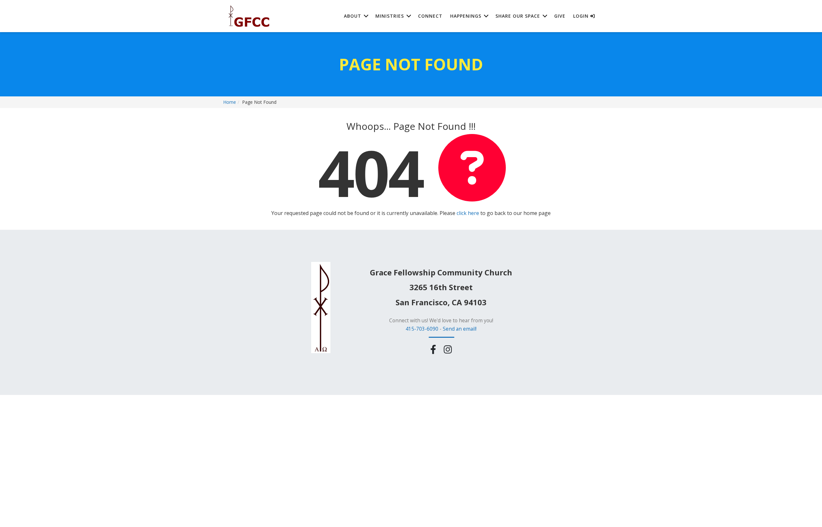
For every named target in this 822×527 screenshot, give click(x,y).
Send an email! (460, 328)
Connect (430, 16)
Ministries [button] (389, 16)
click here (468, 213)
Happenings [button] (465, 16)
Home (229, 102)
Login (581, 16)
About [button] (352, 16)
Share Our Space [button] (517, 16)
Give (559, 16)
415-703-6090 (422, 328)
